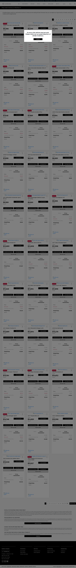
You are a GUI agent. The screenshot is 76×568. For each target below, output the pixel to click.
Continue (38, 39)
